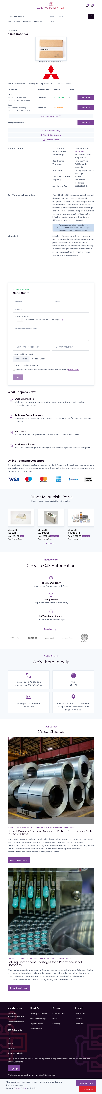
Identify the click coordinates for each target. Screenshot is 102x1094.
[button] (46, 543)
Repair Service (36, 1023)
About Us (34, 1008)
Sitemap (56, 1023)
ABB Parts (12, 1043)
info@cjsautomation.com (28, 703)
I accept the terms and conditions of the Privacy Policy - (47, 369)
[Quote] (87, 6)
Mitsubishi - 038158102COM (37, 319)
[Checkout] (92, 6)
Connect (79, 1008)
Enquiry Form (28, 706)
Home (10, 22)
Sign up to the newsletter (27, 365)
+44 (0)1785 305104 (32, 682)
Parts (18, 22)
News (54, 1018)
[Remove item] (62, 319)
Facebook (79, 1023)
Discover (56, 1008)
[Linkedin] (75, 685)
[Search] (91, 16)
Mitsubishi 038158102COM (44, 22)
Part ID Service (52, 139)
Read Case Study (18, 860)
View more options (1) (51, 116)
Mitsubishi (27, 22)
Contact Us (80, 1013)
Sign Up (14, 1068)
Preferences (87, 1089)
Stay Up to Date (15, 1053)
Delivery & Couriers (38, 1013)
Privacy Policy (20, 1088)
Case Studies (58, 1013)
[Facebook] (71, 685)
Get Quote (85, 97)
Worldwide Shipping (52, 135)
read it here (73, 369)
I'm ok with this (86, 1083)
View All (11, 1048)
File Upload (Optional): (23, 354)
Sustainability (36, 1028)
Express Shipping (52, 130)
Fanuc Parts (13, 1038)
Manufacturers (15, 1008)
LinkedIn (78, 1018)
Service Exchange (38, 1018)
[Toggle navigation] (9, 6)
